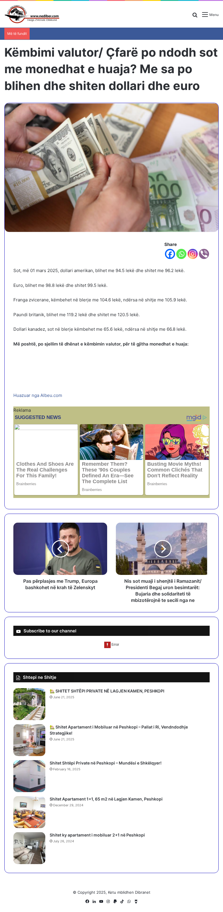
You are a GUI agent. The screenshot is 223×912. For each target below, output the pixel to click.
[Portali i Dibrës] (32, 14)
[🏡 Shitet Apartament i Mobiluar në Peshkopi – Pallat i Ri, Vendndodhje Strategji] (29, 740)
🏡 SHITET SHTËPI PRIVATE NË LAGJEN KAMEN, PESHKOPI (107, 690)
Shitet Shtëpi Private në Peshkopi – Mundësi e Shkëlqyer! (105, 762)
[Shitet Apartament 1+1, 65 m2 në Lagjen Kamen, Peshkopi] (29, 812)
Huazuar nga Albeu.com (37, 395)
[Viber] (204, 254)
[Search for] (195, 16)
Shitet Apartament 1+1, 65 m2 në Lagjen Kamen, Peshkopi (106, 798)
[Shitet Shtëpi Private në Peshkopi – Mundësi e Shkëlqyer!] (29, 776)
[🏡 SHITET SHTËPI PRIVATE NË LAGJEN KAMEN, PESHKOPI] (29, 704)
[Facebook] (170, 254)
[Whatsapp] (181, 254)
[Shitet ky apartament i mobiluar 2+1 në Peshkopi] (29, 848)
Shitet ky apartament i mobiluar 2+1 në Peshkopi (97, 834)
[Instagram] (193, 254)
